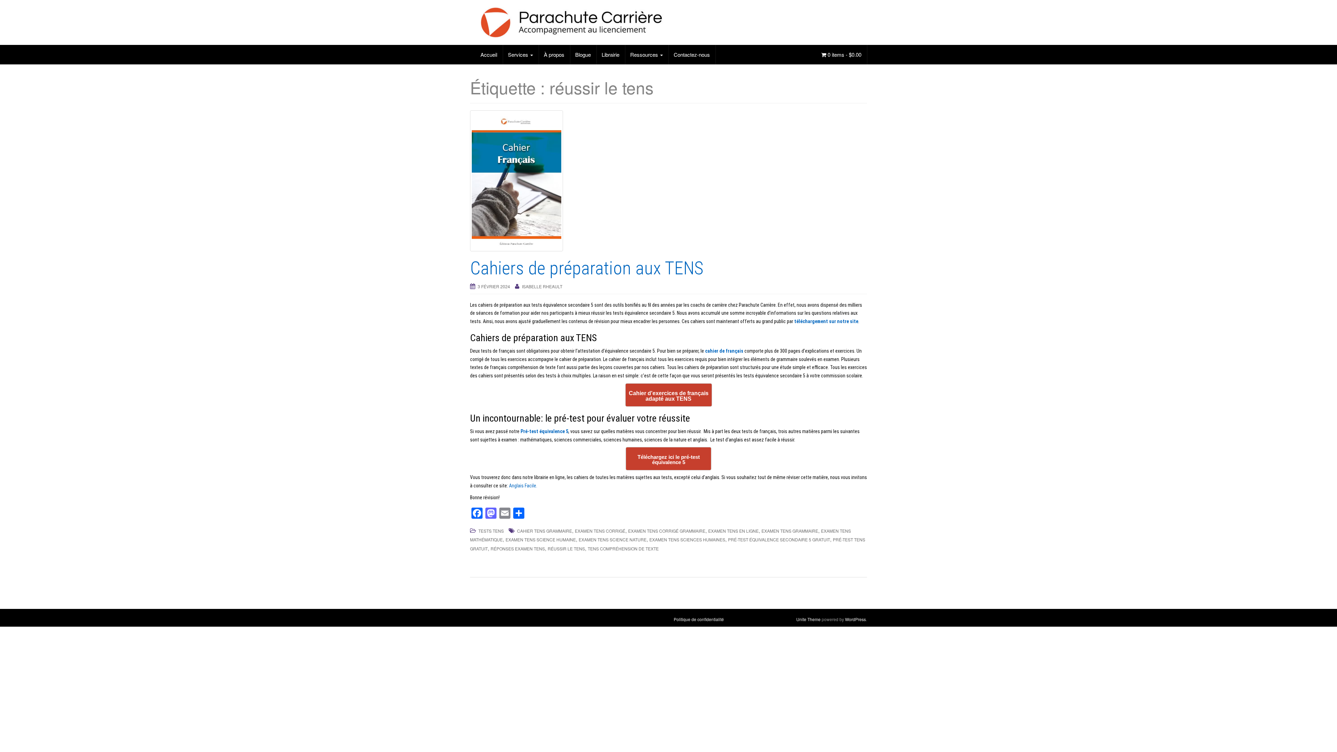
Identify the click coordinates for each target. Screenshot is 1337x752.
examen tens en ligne (733, 531)
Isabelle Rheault (542, 286)
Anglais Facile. (523, 485)
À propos (554, 54)
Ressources (644, 54)
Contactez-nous (692, 54)
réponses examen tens (518, 548)
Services (519, 54)
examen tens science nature (613, 539)
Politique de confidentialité (699, 619)
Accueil (488, 54)
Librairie (610, 54)
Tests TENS (491, 531)
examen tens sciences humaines (687, 539)
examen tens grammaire (789, 531)
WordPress (855, 619)
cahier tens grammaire (544, 531)
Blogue (583, 54)
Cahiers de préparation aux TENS (586, 268)
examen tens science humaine (541, 539)
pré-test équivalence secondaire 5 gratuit (779, 539)
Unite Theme (808, 619)
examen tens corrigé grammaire (666, 531)
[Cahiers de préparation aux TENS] (668, 180)
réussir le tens (566, 548)
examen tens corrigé (600, 531)
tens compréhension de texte (623, 548)
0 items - (843, 54)
